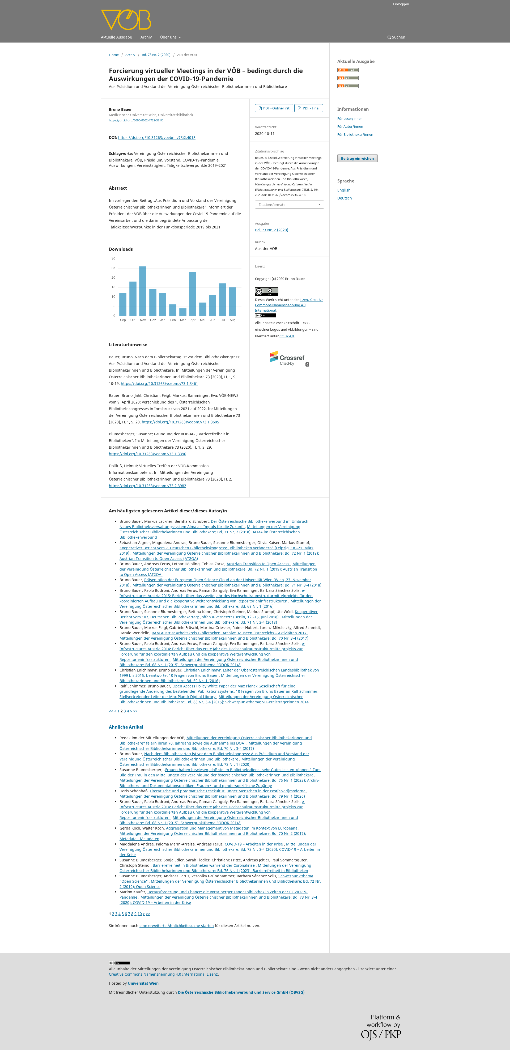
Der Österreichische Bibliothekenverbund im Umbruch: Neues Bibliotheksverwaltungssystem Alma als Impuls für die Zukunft (214, 524)
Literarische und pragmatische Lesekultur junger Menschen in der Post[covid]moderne (228, 790)
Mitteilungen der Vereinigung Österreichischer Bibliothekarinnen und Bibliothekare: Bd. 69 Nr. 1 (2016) (220, 603)
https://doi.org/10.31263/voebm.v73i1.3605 (180, 421)
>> (135, 710)
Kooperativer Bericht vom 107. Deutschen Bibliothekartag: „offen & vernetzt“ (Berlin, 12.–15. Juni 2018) (219, 614)
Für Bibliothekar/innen (355, 134)
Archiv (146, 37)
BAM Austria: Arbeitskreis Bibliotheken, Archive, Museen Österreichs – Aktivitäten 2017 (230, 632)
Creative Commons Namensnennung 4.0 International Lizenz (163, 974)
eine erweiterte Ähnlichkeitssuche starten (176, 925)
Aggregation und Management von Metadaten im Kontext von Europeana (232, 828)
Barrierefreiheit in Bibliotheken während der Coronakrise (204, 865)
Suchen (398, 37)
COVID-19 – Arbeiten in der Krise (254, 844)
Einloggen (401, 4)
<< (111, 710)
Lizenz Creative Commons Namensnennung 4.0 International (289, 305)
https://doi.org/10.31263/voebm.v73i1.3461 (159, 383)
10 (140, 913)
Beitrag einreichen (357, 158)
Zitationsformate (272, 204)
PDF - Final (310, 108)
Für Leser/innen (350, 118)
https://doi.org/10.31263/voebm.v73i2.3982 (147, 485)
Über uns (169, 37)
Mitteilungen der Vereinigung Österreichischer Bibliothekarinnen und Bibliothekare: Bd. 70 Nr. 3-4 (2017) (214, 638)
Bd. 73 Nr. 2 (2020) (156, 54)
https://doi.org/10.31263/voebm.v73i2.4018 (157, 137)
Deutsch (344, 198)
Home (114, 54)
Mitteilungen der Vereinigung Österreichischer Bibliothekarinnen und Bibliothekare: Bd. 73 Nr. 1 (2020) (207, 761)
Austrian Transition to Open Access (258, 563)
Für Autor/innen (350, 126)
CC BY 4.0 (286, 336)
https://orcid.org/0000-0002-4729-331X (136, 120)
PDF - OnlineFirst (276, 108)
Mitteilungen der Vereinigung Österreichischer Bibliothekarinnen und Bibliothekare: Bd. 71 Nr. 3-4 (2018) (227, 585)
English (344, 190)
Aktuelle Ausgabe (116, 37)
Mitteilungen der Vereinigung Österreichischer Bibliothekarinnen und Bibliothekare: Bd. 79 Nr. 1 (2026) (212, 796)
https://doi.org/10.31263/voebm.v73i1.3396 (147, 453)
